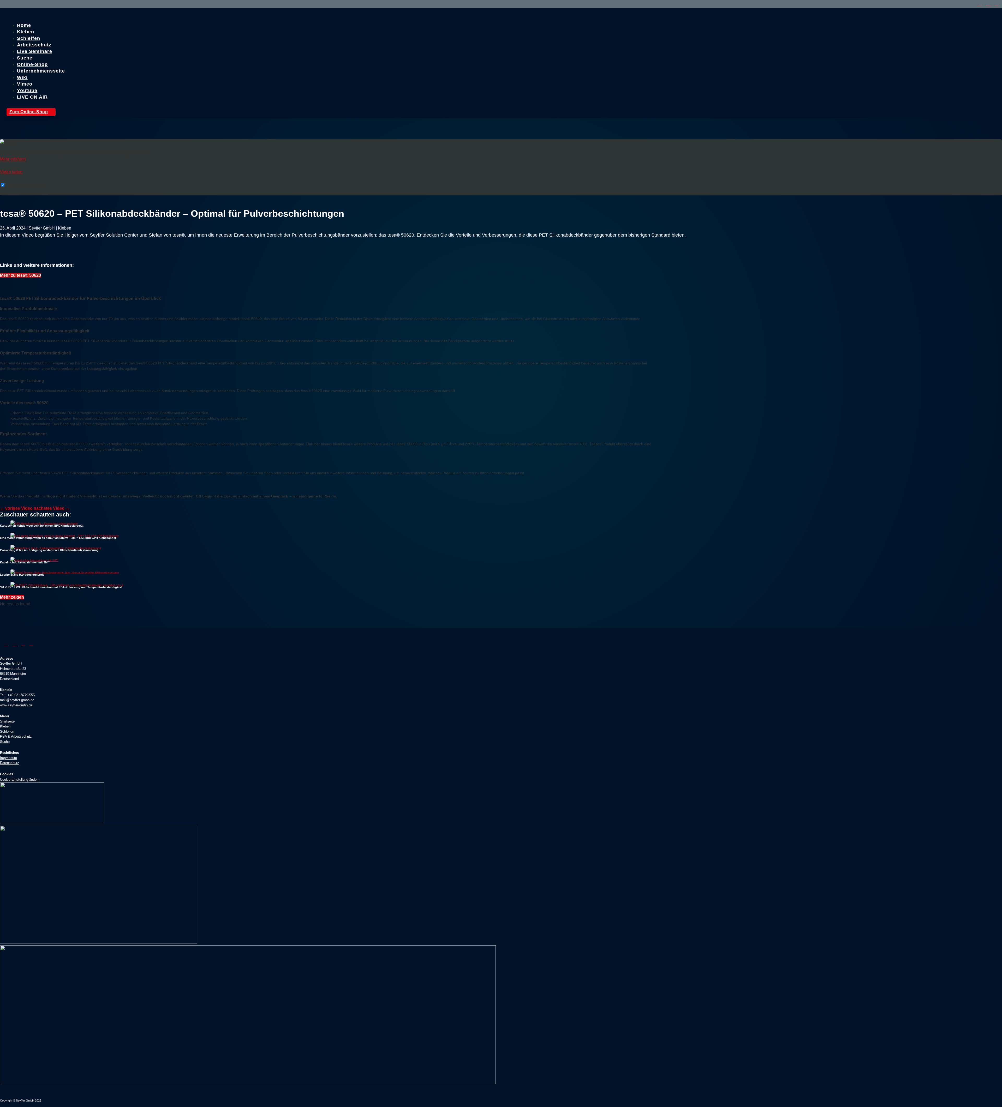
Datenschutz (9, 763)
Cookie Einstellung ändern (19, 779)
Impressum (8, 758)
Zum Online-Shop (31, 112)
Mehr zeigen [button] (12, 597)
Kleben (5, 726)
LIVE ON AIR (32, 97)
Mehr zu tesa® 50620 (20, 275)
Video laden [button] (11, 172)
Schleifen (7, 731)
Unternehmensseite (41, 71)
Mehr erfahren (13, 159)
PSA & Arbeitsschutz (16, 736)
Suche (5, 742)
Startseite (7, 721)
